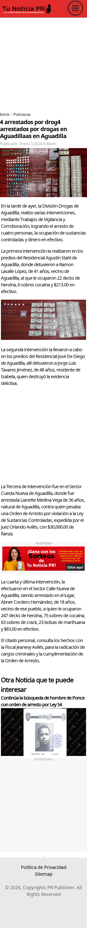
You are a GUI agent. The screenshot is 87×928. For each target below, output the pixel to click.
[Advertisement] (43, 63)
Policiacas (22, 114)
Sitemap (43, 874)
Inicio (5, 114)
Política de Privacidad (43, 867)
